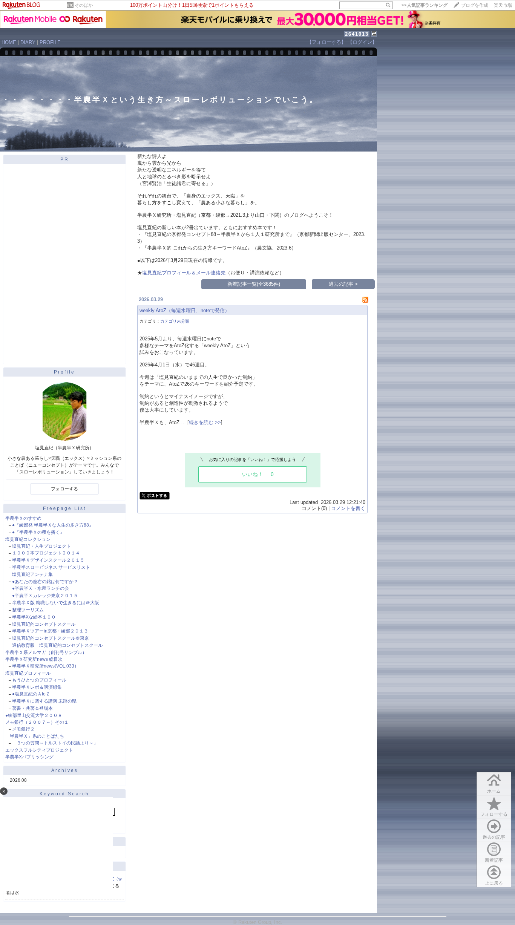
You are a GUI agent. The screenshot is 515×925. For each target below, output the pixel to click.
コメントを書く (348, 508)
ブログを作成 (474, 5)
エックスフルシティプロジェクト (39, 750)
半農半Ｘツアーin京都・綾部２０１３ (50, 631)
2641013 (357, 34)
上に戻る (494, 883)
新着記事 (494, 860)
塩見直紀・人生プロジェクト (41, 546)
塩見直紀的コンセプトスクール (43, 624)
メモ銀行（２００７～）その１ (37, 722)
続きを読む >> (205, 422)
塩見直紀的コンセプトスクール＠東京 (50, 638)
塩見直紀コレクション (28, 539)
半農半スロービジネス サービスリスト (51, 567)
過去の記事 (494, 837)
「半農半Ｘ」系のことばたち (34, 736)
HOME (9, 42)
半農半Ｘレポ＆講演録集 (37, 687)
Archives (64, 770)
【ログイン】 (362, 42)
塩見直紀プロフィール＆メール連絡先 (183, 273)
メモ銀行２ (23, 729)
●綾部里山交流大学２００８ (33, 715)
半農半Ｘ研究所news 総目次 (34, 659)
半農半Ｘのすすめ (23, 518)
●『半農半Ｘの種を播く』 (38, 532)
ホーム (494, 791)
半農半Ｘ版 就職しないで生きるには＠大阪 (55, 602)
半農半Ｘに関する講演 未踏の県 (44, 701)
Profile (64, 372)
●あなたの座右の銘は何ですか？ (45, 581)
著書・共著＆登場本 (32, 708)
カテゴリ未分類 (174, 321)
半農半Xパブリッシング (29, 757)
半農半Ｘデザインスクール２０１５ (48, 560)
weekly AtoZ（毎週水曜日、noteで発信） (184, 310)
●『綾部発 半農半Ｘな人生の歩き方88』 (52, 525)
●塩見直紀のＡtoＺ (31, 694)
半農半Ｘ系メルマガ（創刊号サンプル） (46, 652)
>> (425, 5)
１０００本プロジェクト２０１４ (46, 553)
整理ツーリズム (28, 610)
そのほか (84, 5)
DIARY (27, 42)
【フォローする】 (326, 42)
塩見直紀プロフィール (28, 673)
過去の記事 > (343, 284)
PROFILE (50, 42)
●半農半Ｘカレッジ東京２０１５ (45, 595)
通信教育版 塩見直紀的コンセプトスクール (57, 645)
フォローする (64, 489)
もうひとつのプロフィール (39, 680)
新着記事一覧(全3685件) (253, 284)
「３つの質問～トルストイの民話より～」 (55, 743)
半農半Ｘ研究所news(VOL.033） (45, 666)
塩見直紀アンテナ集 (32, 574)
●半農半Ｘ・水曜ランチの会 (40, 588)
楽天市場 (503, 5)
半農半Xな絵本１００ (34, 617)
